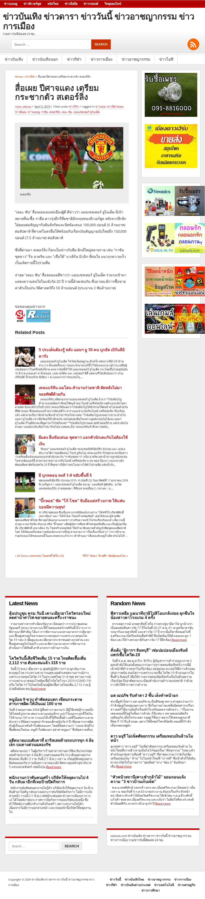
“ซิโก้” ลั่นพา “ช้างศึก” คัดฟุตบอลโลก (104, 556)
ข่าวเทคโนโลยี (164, 885)
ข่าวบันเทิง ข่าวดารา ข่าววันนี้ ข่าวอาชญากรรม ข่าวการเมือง (98, 21)
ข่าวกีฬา (74, 59)
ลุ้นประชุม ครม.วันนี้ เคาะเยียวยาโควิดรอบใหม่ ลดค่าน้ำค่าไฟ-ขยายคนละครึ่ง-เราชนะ (50, 615)
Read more (38, 689)
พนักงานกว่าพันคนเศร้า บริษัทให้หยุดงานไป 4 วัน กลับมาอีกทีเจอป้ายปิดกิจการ (48, 779)
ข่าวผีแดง (20, 112)
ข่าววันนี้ (115, 879)
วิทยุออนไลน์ (112, 3)
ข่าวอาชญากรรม (136, 59)
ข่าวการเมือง (101, 59)
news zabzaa (23, 106)
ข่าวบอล (100, 106)
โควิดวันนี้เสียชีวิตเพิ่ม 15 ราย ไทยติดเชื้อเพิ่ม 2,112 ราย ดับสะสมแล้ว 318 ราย (47, 660)
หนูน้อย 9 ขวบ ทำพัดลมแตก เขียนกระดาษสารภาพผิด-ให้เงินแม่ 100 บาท (45, 701)
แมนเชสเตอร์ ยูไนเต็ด (87, 112)
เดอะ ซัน (67, 112)
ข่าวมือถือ (71, 3)
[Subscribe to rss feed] (193, 44)
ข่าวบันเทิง (14, 59)
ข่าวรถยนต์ (91, 3)
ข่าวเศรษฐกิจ (186, 885)
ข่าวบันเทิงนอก (45, 59)
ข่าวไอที (166, 59)
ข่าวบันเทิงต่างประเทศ (135, 885)
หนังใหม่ (53, 3)
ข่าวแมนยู (10, 3)
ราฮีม (44, 112)
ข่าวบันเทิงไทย (134, 879)
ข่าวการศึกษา (151, 890)
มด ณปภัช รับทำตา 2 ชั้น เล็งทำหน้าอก (144, 695)
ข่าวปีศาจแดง (115, 106)
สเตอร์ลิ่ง (54, 112)
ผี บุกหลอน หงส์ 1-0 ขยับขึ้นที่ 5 (65, 475)
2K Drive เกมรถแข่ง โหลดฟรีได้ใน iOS (40, 556)
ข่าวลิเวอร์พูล (32, 3)
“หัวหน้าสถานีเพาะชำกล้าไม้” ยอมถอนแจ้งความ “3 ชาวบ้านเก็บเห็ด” (148, 779)
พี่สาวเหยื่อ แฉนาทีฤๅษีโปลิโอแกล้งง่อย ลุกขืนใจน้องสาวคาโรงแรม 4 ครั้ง (152, 615)
